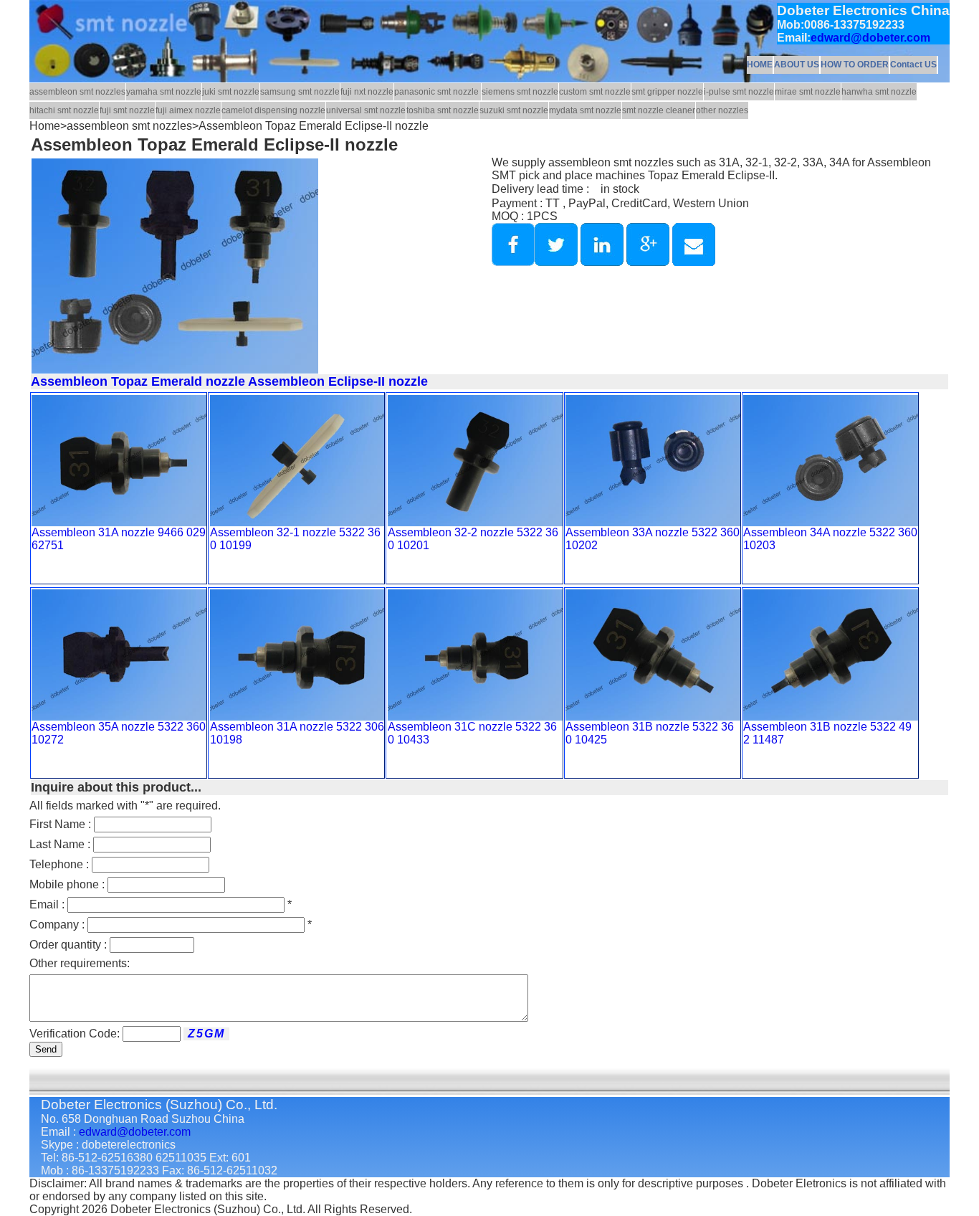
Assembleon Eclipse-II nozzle (336, 381)
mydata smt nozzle (585, 110)
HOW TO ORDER (855, 65)
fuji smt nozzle (127, 110)
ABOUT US (796, 65)
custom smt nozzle (595, 92)
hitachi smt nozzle (64, 110)
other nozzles (722, 110)
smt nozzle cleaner (658, 110)
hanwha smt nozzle (879, 92)
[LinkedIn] (601, 262)
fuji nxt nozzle (366, 92)
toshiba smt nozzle (442, 110)
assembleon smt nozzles (77, 92)
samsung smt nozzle (300, 92)
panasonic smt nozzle (437, 92)
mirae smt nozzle (808, 92)
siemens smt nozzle (520, 92)
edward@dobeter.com (870, 38)
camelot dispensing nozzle (273, 110)
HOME (760, 65)
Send (46, 1049)
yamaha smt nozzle (163, 92)
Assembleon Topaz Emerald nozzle (138, 381)
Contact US (913, 65)
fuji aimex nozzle (188, 110)
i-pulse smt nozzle (739, 92)
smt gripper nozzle (667, 92)
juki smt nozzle (230, 92)
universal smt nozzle (366, 110)
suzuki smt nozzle (513, 110)
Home (44, 126)
